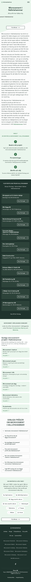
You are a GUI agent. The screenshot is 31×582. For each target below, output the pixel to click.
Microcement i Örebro (9, 551)
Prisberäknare (17, 531)
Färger (10, 531)
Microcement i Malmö (10, 544)
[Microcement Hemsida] (6, 2)
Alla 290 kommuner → (15, 558)
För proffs (24, 531)
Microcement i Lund (21, 554)
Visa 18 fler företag (15, 314)
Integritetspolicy (20, 577)
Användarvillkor (10, 577)
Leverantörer (18, 535)
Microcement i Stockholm (9, 540)
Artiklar (5, 531)
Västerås (15, 330)
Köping (23, 328)
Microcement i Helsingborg (21, 551)
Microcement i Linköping (9, 547)
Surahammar (16, 328)
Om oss (11, 535)
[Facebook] (15, 564)
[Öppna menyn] (28, 2)
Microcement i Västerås (21, 547)
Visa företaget (21, 201)
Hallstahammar (18, 124)
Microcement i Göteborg (22, 540)
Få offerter (14, 27)
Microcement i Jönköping (10, 554)
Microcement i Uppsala (21, 544)
